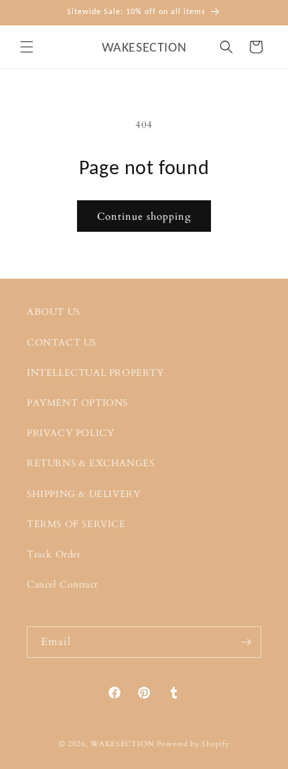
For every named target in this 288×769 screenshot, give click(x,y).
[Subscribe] (246, 642)
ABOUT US (53, 311)
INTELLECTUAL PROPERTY (95, 372)
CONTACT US (61, 342)
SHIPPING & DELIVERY (83, 494)
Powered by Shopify (193, 744)
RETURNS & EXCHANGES (90, 463)
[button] (27, 47)
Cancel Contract (62, 584)
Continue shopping (144, 216)
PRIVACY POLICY (70, 433)
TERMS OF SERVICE (76, 524)
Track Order (54, 554)
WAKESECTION (122, 744)
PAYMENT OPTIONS (77, 403)
